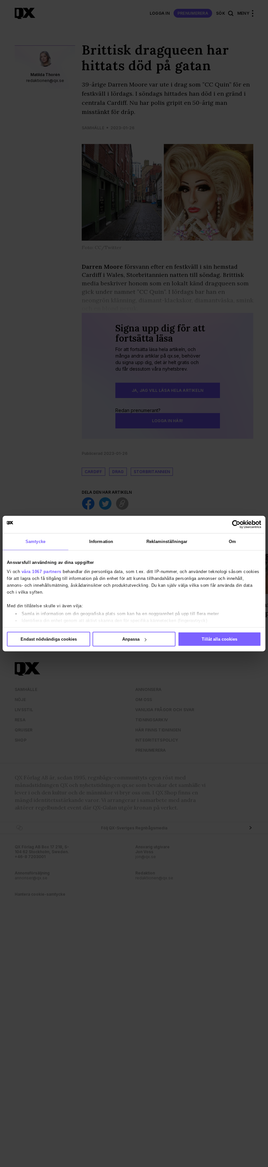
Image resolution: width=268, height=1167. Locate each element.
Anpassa (131, 639)
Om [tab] (232, 541)
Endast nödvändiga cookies (49, 639)
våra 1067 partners (41, 571)
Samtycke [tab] (35, 541)
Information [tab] (101, 541)
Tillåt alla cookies (219, 639)
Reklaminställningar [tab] (167, 541)
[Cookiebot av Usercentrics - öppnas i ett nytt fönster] (232, 524)
